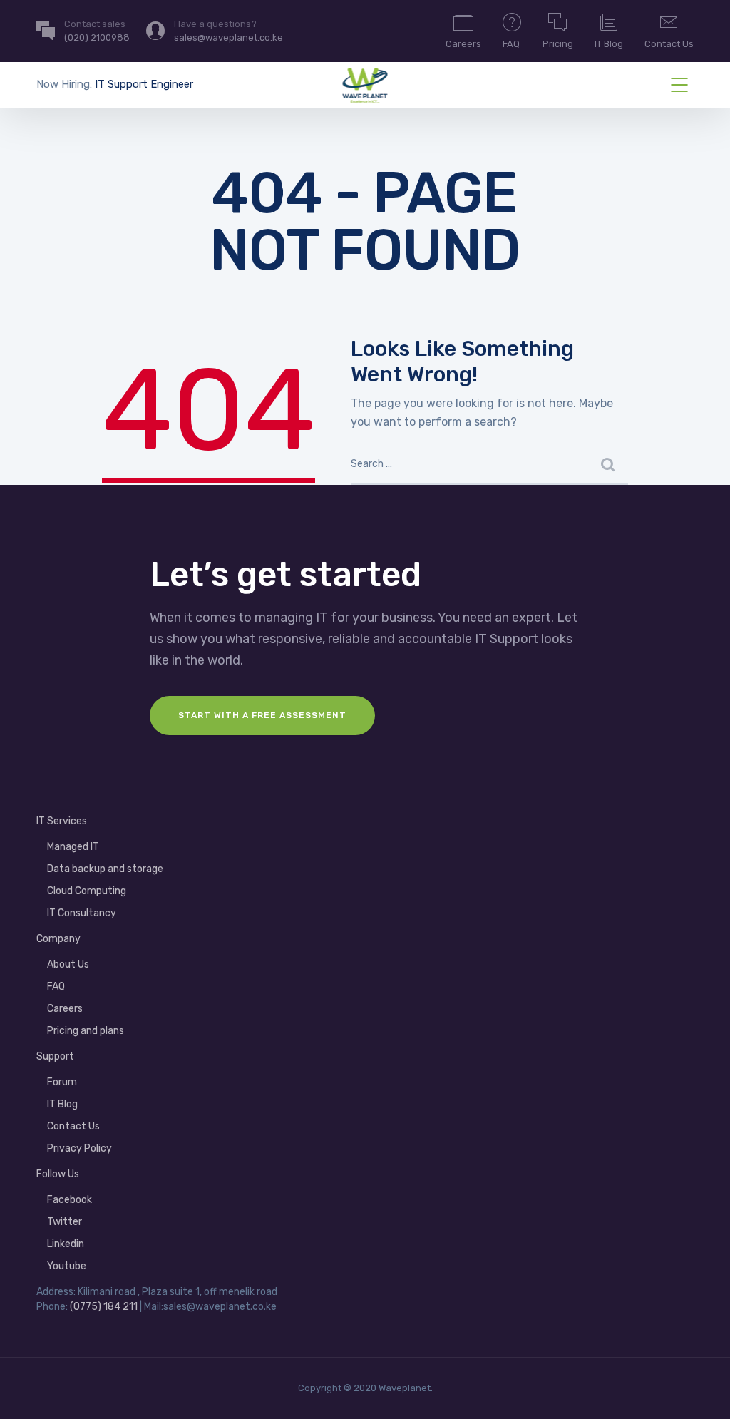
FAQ (511, 44)
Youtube (66, 1266)
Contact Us (669, 44)
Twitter (64, 1222)
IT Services (61, 821)
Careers (463, 44)
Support (55, 1056)
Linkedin (65, 1244)
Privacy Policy (79, 1148)
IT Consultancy (81, 913)
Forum (62, 1082)
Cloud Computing (86, 891)
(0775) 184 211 (104, 1307)
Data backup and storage (105, 869)
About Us (68, 964)
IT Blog (609, 44)
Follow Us (57, 1174)
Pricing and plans (85, 1031)
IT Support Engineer (144, 84)
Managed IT (73, 847)
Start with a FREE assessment (262, 715)
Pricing (558, 44)
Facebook (69, 1200)
